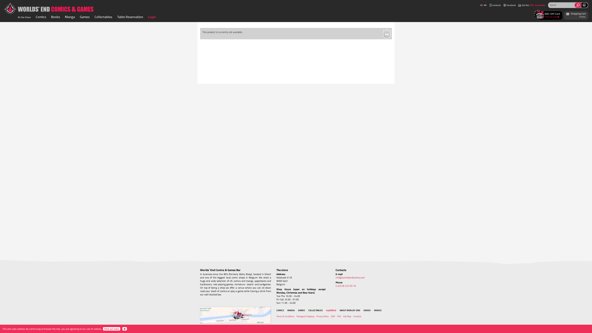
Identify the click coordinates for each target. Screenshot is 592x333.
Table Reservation (130, 16)
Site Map (347, 316)
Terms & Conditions (285, 316)
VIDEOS (367, 310)
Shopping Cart (578, 15)
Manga (70, 16)
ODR (333, 316)
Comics (41, 16)
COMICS (280, 310)
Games (85, 16)
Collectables (103, 16)
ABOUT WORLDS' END (350, 310)
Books (55, 16)
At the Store (24, 17)
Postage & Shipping (305, 316)
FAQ (339, 316)
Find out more (111, 329)
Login (152, 16)
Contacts (357, 316)
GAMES (301, 310)
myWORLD (331, 310)
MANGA (291, 310)
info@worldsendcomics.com (350, 277)
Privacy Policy (322, 316)
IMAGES (378, 310)
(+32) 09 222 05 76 (346, 286)
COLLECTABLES (315, 310)
